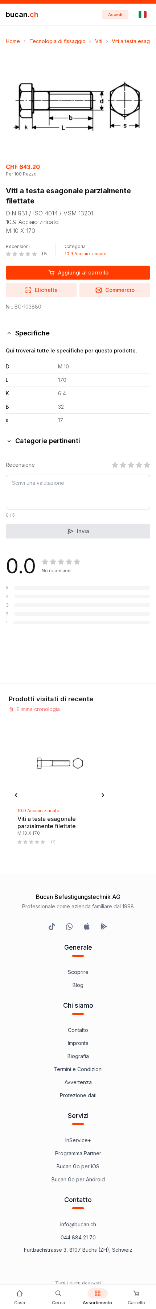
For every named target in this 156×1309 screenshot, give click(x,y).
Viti (98, 41)
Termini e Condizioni (78, 1069)
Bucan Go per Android (78, 1179)
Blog (78, 985)
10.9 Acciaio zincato (86, 253)
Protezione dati (78, 1095)
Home (13, 41)
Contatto (78, 1030)
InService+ (78, 1140)
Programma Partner (78, 1153)
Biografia (78, 1056)
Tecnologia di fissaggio (57, 41)
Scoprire (78, 972)
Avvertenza (78, 1082)
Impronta (78, 1043)
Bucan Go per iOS (78, 1166)
